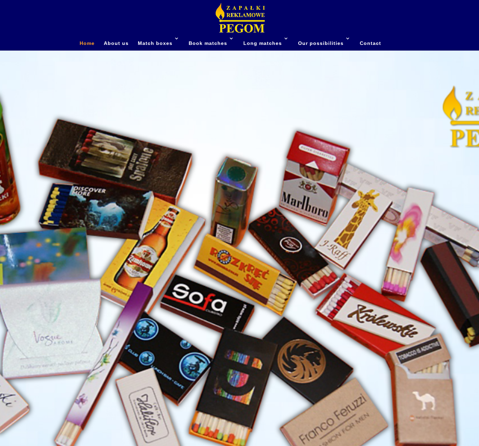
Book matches (208, 43)
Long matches (262, 43)
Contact (370, 43)
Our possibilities (321, 43)
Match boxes (155, 43)
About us (116, 43)
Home (87, 43)
